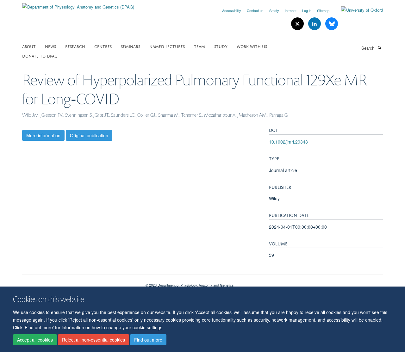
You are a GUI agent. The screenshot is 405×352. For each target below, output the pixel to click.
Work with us (252, 46)
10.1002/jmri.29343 (288, 142)
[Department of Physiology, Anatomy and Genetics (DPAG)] (78, 5)
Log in (306, 10)
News (50, 46)
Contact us (255, 10)
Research (75, 46)
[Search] (379, 47)
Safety (274, 10)
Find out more (148, 340)
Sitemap (323, 10)
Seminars (130, 46)
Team (199, 46)
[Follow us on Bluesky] (331, 24)
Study (220, 46)
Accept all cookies (35, 340)
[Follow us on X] (298, 24)
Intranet (290, 10)
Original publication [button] (89, 135)
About (29, 46)
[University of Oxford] (357, 10)
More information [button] (43, 135)
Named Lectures (167, 46)
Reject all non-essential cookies (93, 340)
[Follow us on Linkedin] (315, 24)
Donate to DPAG (39, 55)
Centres (103, 46)
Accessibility (231, 10)
